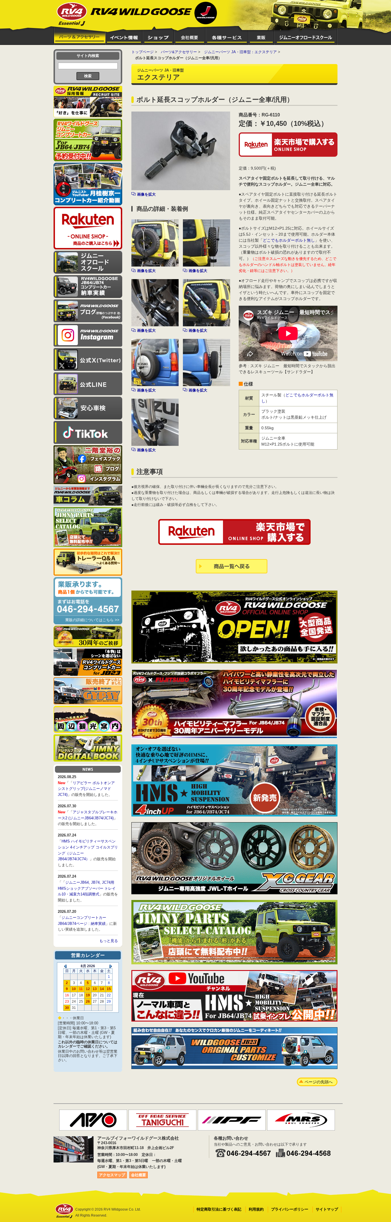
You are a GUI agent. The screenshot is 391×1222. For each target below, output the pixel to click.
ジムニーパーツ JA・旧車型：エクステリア (240, 52)
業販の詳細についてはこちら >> (92, 620)
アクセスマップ (112, 1175)
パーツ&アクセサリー (179, 52)
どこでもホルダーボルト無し (289, 240)
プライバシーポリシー (289, 1209)
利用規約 (256, 1209)
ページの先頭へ (319, 1082)
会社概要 (138, 1175)
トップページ (142, 52)
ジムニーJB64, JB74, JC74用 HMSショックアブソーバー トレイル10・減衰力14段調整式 (87, 888)
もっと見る (108, 941)
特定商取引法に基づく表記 (219, 1209)
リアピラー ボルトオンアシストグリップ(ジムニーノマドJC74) (86, 789)
